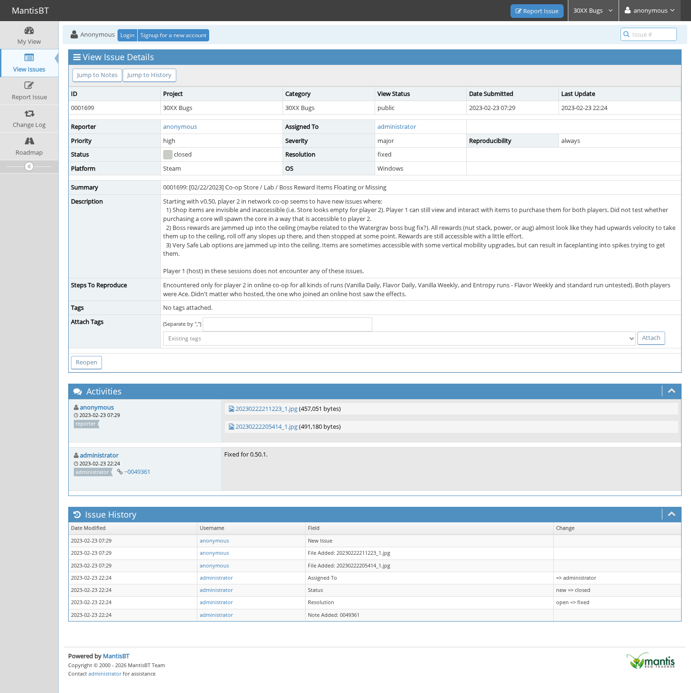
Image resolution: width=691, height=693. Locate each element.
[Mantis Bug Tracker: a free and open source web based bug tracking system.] (651, 660)
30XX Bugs (588, 10)
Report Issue (540, 11)
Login (127, 35)
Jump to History (149, 75)
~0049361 (137, 471)
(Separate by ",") (182, 323)
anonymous (180, 126)
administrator (396, 126)
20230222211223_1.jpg (267, 408)
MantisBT (116, 656)
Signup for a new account (173, 35)
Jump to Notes (97, 75)
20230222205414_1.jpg (267, 426)
